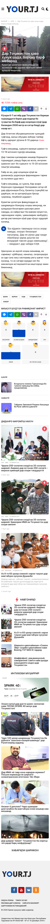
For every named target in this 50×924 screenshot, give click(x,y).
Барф (5, 297)
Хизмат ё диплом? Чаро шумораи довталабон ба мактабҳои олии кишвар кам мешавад (25, 808)
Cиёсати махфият (30, 903)
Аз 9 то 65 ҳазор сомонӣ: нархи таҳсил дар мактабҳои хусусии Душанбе (24, 574)
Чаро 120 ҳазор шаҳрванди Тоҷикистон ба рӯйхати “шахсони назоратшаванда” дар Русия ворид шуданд (24, 740)
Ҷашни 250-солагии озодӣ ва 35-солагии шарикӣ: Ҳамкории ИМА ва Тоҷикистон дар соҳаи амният (24, 522)
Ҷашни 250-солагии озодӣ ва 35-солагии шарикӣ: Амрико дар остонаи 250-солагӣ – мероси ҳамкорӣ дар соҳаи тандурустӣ (24, 468)
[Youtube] (21, 890)
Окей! (11, 362)
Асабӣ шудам (19, 340)
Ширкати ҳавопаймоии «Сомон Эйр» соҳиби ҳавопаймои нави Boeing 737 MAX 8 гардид (31, 647)
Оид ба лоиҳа (7, 900)
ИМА (6, 462)
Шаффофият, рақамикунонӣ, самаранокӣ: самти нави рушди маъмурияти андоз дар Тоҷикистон (31, 661)
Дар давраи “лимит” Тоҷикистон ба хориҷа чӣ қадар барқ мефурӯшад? (24, 841)
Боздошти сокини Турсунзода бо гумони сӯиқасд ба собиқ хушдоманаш (30, 385)
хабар (6, 302)
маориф (8, 570)
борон (14, 297)
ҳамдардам (32, 340)
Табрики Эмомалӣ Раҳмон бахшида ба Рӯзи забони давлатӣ (31, 405)
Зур (44, 340)
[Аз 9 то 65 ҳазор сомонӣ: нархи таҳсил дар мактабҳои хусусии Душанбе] (25, 550)
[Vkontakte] (29, 890)
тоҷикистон (35, 297)
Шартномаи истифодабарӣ (13, 906)
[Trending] (4, 48)
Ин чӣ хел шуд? (35, 362)
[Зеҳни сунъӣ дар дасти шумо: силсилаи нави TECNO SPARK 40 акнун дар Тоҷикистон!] (25, 689)
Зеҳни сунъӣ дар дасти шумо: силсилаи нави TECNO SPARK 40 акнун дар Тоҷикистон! (22, 706)
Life (4, 44)
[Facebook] (14, 890)
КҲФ (23, 297)
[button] (2, 9)
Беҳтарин (5, 340)
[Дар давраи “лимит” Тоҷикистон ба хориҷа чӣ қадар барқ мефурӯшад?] (25, 826)
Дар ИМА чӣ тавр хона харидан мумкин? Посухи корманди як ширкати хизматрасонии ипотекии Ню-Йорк (23, 774)
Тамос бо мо (21, 900)
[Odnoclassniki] (36, 890)
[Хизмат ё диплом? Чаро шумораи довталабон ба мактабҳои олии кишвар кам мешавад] (25, 792)
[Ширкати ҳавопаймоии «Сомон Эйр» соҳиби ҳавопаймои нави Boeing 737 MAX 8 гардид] (6, 649)
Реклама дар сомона (10, 903)
